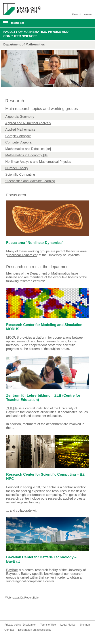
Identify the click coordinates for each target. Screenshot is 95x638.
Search (83, 23)
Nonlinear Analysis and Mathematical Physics (38, 161)
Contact (36, 612)
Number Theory (16, 168)
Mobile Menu (21, 24)
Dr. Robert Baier (30, 597)
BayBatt (12, 570)
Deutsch (76, 14)
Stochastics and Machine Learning (30, 181)
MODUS (12, 337)
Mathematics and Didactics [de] (28, 149)
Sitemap (85, 624)
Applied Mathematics (20, 129)
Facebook (8, 612)
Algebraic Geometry (19, 116)
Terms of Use (48, 624)
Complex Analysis (18, 136)
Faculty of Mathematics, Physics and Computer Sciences (35, 34)
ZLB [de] (12, 408)
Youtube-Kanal (15, 612)
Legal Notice (68, 624)
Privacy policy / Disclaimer (20, 624)
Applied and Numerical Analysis (28, 123)
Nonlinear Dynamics (22, 255)
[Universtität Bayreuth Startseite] (21, 7)
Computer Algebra (18, 142)
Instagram (22, 612)
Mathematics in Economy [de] (26, 155)
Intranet (88, 14)
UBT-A (29, 612)
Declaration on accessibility (34, 629)
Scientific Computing (20, 174)
